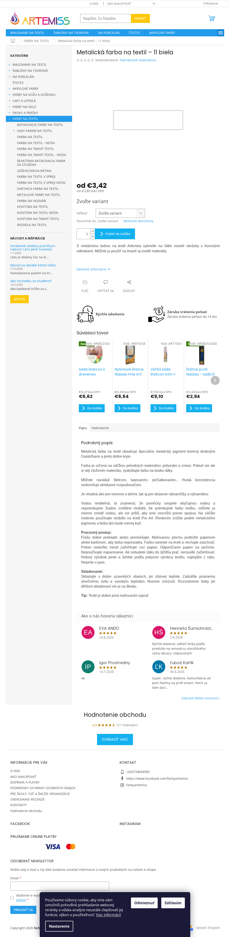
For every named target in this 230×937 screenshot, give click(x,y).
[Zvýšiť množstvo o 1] (92, 231)
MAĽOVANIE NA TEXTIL (29, 64)
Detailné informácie (91, 269)
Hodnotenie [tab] (100, 428)
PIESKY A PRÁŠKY (25, 113)
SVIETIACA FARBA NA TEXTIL (38, 189)
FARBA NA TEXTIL (30, 137)
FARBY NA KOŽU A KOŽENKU (34, 94)
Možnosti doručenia (138, 221)
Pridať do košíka (118, 234)
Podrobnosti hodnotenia (138, 60)
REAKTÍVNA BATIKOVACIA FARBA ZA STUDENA (41, 163)
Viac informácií (108, 914)
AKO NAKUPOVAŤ (119, 4)
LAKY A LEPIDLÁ (24, 101)
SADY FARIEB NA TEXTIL (34, 131)
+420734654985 (138, 772)
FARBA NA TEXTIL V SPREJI (36, 176)
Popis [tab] (83, 428)
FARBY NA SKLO (24, 107)
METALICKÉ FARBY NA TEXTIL (38, 195)
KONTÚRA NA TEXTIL (32, 206)
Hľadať (140, 18)
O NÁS (94, 4)
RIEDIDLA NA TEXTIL (32, 225)
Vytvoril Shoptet (208, 928)
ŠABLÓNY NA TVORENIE (30, 70)
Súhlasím (173, 902)
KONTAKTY (18, 805)
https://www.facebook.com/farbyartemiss (157, 778)
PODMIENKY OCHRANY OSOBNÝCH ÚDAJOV (42, 788)
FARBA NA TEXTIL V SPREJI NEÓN (41, 182)
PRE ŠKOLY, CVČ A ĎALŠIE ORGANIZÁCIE (40, 794)
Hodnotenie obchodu (115, 715)
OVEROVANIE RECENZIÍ (27, 799)
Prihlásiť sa (23, 910)
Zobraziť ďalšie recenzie (199, 698)
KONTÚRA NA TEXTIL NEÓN (37, 213)
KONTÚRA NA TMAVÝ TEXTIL (38, 219)
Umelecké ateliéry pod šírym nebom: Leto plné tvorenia (32, 247)
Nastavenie (59, 926)
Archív (19, 299)
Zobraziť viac (115, 739)
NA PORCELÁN (23, 77)
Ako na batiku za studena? (31, 281)
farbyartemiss (136, 785)
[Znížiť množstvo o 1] (92, 236)
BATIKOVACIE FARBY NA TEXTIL (40, 125)
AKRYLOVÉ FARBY (25, 88)
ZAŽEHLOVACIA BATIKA (34, 171)
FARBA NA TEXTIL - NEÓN (36, 143)
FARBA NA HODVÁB (31, 201)
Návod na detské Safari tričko (33, 265)
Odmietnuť (144, 902)
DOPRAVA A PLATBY (25, 782)
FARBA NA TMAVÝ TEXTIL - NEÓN (41, 155)
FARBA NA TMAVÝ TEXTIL (35, 149)
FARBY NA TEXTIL (25, 118)
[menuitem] (27, 32)
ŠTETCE (18, 83)
